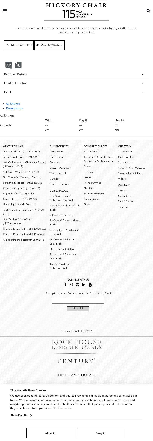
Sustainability (125, 162)
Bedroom (55, 162)
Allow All (50, 433)
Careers (122, 190)
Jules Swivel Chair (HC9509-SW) (21, 151)
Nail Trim (88, 188)
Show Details (18, 415)
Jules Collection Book (62, 215)
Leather (88, 177)
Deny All (101, 433)
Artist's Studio (91, 151)
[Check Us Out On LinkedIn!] (83, 285)
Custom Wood (58, 173)
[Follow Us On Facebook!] (65, 285)
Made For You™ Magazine (131, 167)
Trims (87, 204)
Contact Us (124, 196)
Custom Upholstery (60, 167)
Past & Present (125, 151)
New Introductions (59, 184)
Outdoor (54, 178)
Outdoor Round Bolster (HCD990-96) (24, 229)
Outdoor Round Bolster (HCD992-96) (24, 239)
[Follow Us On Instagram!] (71, 285)
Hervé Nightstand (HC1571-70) (19, 204)
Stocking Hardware (94, 193)
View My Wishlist (52, 45)
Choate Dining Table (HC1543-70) (21, 188)
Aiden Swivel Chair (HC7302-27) (20, 157)
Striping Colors (92, 199)
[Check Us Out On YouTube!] (90, 285)
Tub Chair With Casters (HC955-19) (22, 177)
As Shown (13, 104)
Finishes (88, 172)
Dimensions (14, 108)
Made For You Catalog (62, 249)
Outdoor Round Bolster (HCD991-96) (24, 234)
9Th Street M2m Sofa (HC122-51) (21, 172)
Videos (122, 178)
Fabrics (88, 166)
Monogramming (92, 182)
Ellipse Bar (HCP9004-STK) (18, 193)
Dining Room (57, 157)
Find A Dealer (125, 201)
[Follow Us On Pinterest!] (77, 285)
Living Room (56, 151)
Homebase (124, 206)
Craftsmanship (126, 157)
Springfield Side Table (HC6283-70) (22, 182)
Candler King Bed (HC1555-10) (20, 199)
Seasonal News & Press (130, 173)
